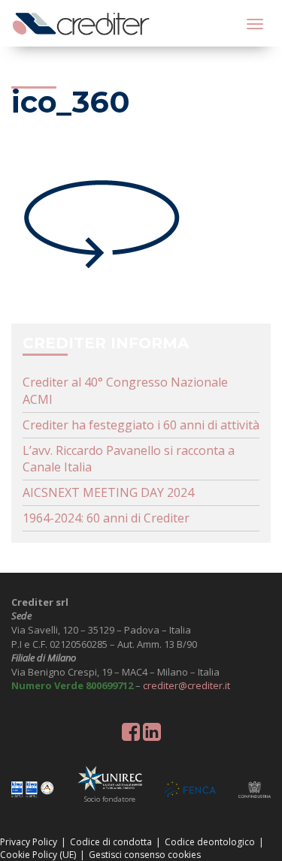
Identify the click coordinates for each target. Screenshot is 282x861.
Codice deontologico (210, 841)
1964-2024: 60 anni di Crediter (106, 518)
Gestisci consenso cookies (145, 854)
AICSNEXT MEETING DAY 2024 (108, 492)
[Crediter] (80, 23)
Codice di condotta (111, 841)
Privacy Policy (28, 841)
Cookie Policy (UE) (38, 854)
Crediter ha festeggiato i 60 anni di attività (141, 425)
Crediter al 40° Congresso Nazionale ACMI (125, 391)
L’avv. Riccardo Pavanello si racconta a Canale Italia (129, 459)
